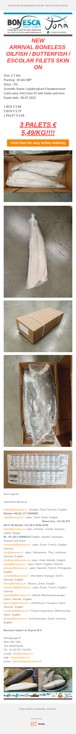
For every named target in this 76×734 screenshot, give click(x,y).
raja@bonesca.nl (13, 517)
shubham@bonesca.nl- (17, 560)
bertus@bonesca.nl (15, 618)
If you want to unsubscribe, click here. (38, 709)
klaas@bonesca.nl (14, 564)
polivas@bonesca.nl (15, 567)
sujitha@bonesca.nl (15, 509)
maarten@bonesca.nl (16, 610)
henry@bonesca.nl (15, 583)
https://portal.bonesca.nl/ (27, 661)
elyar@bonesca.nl (14, 529)
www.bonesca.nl (20, 657)
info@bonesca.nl (23, 653)
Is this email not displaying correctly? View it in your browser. (38, 5)
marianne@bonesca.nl (17, 544)
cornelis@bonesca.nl (16, 575)
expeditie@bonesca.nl (17, 595)
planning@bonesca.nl (16, 602)
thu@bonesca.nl (13, 552)
